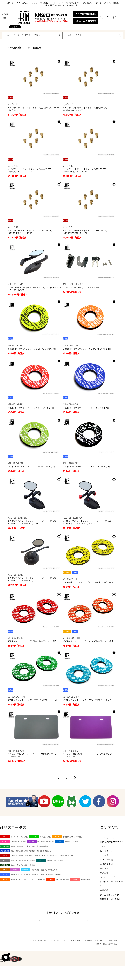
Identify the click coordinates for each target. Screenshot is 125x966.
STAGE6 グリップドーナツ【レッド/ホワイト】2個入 (32, 641)
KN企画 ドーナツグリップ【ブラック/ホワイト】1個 (86, 466)
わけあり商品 (4, 846)
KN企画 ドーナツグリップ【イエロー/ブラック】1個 (32, 349)
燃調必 (15, 870)
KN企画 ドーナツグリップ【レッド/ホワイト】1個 (31, 407)
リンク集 (104, 855)
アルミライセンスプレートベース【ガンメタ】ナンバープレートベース (33, 755)
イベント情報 (106, 859)
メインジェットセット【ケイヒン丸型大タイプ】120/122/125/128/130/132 (85, 170)
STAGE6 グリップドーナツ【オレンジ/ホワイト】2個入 (88, 641)
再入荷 (34, 837)
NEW (5, 837)
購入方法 (104, 872)
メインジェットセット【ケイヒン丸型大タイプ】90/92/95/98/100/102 (85, 109)
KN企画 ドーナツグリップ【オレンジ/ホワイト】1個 (86, 349)
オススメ (5, 841)
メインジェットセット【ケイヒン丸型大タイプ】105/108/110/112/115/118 (30, 170)
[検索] (59, 35)
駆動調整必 (25, 870)
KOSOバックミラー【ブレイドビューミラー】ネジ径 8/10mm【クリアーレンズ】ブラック (32, 522)
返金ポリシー (76, 940)
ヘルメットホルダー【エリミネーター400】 (83, 287)
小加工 (5, 860)
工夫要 (5, 879)
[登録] (86, 920)
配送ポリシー (100, 940)
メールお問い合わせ (109, 894)
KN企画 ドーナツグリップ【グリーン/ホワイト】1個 (32, 466)
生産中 (50, 879)
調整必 (5, 870)
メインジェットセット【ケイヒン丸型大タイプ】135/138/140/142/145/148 (30, 231)
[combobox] (32, 35)
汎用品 (5, 874)
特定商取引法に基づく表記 (106, 943)
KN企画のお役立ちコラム (111, 842)
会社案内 (104, 868)
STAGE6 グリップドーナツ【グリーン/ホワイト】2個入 (33, 700)
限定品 (31, 841)
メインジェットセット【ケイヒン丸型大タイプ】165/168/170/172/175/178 (85, 231)
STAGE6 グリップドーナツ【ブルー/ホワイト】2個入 (87, 700)
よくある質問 (106, 864)
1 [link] (50, 777)
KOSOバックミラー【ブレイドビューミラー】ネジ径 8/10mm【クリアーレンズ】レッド (86, 522)
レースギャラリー (108, 850)
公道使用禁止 (4, 851)
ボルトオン (5, 865)
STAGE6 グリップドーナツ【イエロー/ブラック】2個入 (88, 582)
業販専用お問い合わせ (110, 899)
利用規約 (104, 890)
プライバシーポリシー (110, 877)
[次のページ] (74, 777)
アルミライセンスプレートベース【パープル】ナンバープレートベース (88, 755)
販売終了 (59, 841)
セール (57, 837)
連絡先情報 (113, 940)
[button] (5, 18)
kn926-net (42, 940)
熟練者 (5, 856)
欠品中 (75, 879)
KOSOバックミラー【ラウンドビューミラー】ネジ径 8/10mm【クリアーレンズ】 (32, 579)
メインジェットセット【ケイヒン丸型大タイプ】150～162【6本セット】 (33, 109)
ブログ (103, 846)
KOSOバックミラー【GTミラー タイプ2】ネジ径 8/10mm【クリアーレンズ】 (34, 288)
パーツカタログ (107, 837)
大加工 (41, 860)
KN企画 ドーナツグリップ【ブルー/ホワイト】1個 (85, 407)
